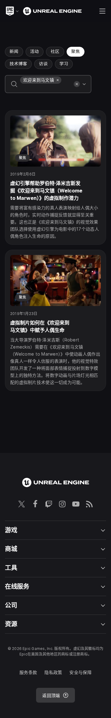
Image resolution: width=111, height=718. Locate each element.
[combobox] (45, 88)
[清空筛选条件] (77, 84)
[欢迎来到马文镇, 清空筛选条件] (57, 80)
